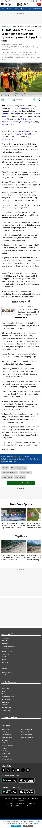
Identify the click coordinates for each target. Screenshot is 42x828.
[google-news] (28, 770)
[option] (21, 310)
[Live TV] (39, 4)
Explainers (4, 705)
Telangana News (26, 734)
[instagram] (13, 770)
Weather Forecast (7, 672)
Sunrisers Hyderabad (9, 472)
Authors (3, 659)
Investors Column (7, 651)
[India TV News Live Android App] (9, 780)
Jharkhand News (6, 737)
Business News (6, 707)
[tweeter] (8, 770)
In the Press (5, 649)
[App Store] (27, 780)
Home (3, 9)
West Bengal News (27, 737)
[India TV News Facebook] (36, 1)
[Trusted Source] (17, 99)
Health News (5, 710)
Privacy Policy (30, 803)
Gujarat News (5, 753)
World (22, 9)
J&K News (4, 756)
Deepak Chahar (25, 472)
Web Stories (5, 662)
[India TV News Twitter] (38, 1)
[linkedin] (23, 770)
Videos (10, 9)
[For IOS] (27, 791)
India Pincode (5, 675)
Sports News (5, 699)
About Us (4, 640)
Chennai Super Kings (10, 114)
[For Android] (9, 791)
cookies (35, 823)
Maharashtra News (27, 729)
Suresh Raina (23, 108)
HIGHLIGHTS (7, 139)
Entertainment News (7, 696)
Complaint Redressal (8, 646)
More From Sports (21, 504)
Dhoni (27, 131)
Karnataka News (6, 759)
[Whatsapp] (35, 99)
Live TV (3, 657)
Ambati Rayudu (20, 477)
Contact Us (5, 638)
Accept (16, 826)
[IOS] (32, 1)
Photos (3, 691)
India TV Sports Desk (15, 44)
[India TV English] (22, 4)
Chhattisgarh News (7, 751)
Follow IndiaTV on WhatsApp (19, 483)
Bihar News (5, 729)
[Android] (33, 1)
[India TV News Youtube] (40, 1)
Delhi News (5, 732)
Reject (27, 826)
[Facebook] (3, 770)
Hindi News (5, 654)
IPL (8, 119)
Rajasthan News (26, 732)
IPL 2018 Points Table (23, 134)
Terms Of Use (19, 803)
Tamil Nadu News (7, 745)
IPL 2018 (5, 468)
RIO (23, 805)
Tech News (5, 702)
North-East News (6, 743)
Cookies (4, 821)
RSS (28, 805)
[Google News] (6, 99)
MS (23, 131)
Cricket (14, 26)
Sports (28, 9)
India (16, 9)
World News (5, 688)
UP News (4, 748)
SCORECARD (7, 125)
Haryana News (6, 734)
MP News (4, 740)
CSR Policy (16, 805)
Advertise (4, 643)
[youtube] (18, 770)
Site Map (10, 803)
